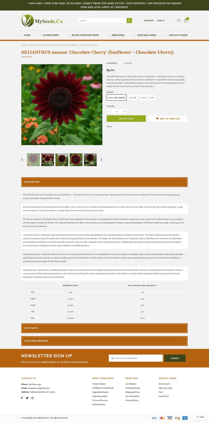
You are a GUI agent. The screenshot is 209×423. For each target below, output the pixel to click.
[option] (61, 104)
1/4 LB (133, 98)
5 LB (151, 98)
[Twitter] (27, 397)
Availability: (112, 63)
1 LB (143, 98)
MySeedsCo (26, 57)
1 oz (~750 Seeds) (116, 98)
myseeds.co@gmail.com (38, 388)
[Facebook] (21, 397)
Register (149, 20)
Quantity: (111, 106)
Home (24, 45)
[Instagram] (32, 397)
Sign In (160, 20)
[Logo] (42, 20)
